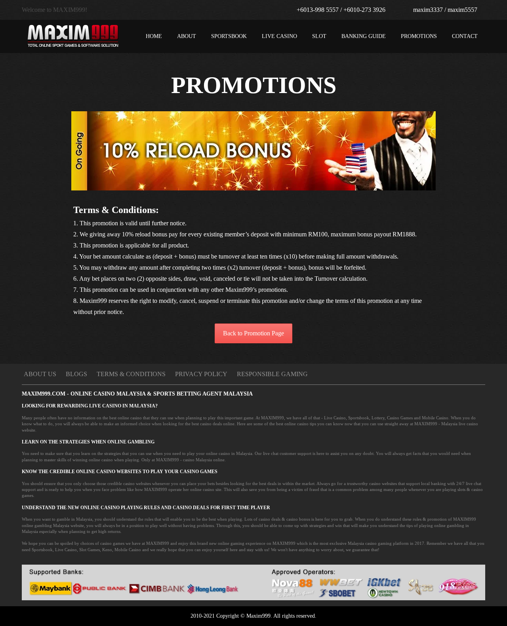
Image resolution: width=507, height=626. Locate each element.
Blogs (76, 374)
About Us (40, 374)
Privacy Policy (201, 374)
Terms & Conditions (131, 374)
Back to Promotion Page (253, 333)
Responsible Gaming (272, 374)
